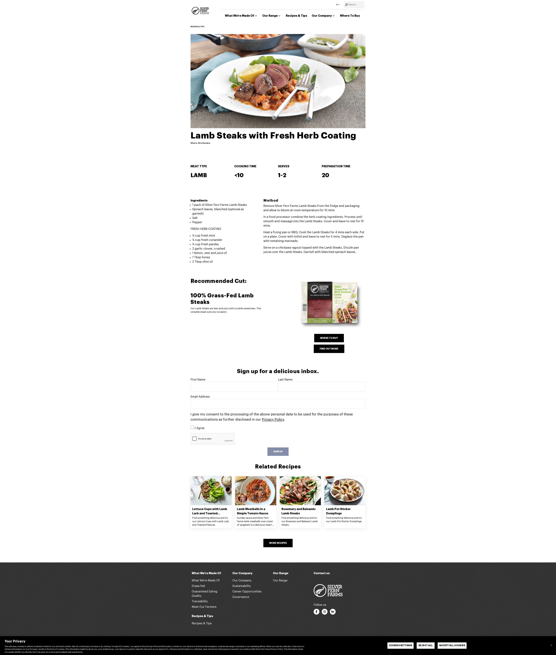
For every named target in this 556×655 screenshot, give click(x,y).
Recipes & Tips (296, 15)
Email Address (200, 396)
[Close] (551, 645)
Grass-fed (198, 586)
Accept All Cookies (452, 645)
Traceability (200, 601)
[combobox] (354, 4)
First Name (198, 379)
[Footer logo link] (328, 590)
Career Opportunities (246, 591)
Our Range (270, 15)
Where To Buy (350, 15)
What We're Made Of (239, 15)
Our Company (322, 15)
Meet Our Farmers (204, 606)
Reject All (426, 645)
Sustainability (241, 586)
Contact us (322, 573)
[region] (278, 645)
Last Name (285, 379)
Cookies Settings (400, 645)
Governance (240, 597)
